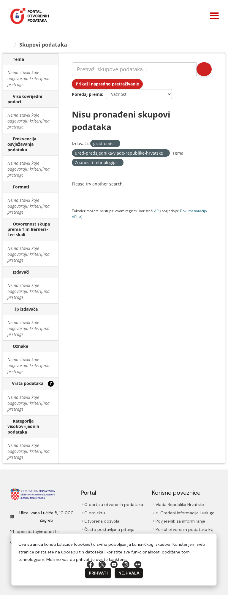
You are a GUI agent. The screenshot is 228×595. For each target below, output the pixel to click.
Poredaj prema (87, 94)
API (156, 210)
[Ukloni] (116, 144)
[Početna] (9, 44)
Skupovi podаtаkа (44, 44)
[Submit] (204, 69)
